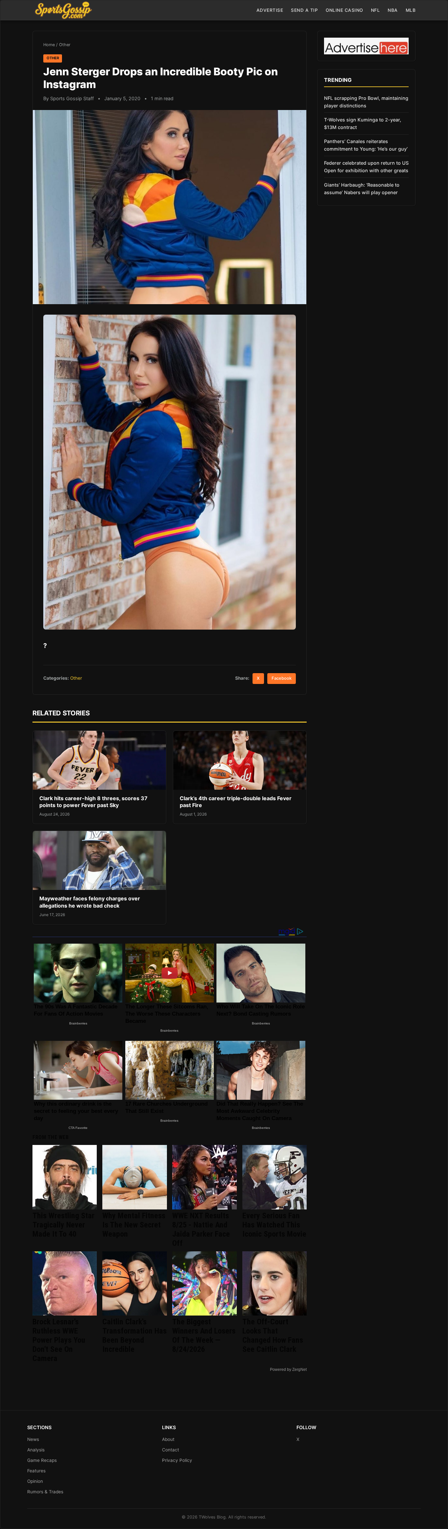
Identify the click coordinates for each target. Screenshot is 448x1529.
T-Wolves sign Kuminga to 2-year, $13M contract (362, 123)
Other (65, 44)
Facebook (282, 678)
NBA (393, 10)
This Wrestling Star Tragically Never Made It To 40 (63, 1225)
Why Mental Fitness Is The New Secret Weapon (133, 1225)
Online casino (344, 10)
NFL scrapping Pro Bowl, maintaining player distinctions (366, 101)
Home (49, 44)
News (33, 1439)
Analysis (36, 1449)
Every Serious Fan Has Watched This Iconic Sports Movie (274, 1225)
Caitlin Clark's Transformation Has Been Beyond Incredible (134, 1335)
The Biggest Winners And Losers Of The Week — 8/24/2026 (203, 1335)
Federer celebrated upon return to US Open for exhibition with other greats (366, 166)
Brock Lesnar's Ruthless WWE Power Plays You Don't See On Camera (58, 1340)
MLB (411, 10)
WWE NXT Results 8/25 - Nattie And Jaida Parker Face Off (201, 1229)
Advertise (269, 10)
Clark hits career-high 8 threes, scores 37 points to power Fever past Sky (93, 802)
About (168, 1439)
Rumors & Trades (45, 1491)
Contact (170, 1449)
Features (36, 1470)
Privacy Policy (177, 1460)
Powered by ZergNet (288, 1369)
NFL (375, 10)
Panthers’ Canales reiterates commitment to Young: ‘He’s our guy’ (366, 145)
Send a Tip (304, 10)
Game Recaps (42, 1460)
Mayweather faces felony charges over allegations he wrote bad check (89, 902)
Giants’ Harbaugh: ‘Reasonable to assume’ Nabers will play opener (361, 188)
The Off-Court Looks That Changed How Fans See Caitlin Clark (272, 1335)
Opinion (35, 1481)
